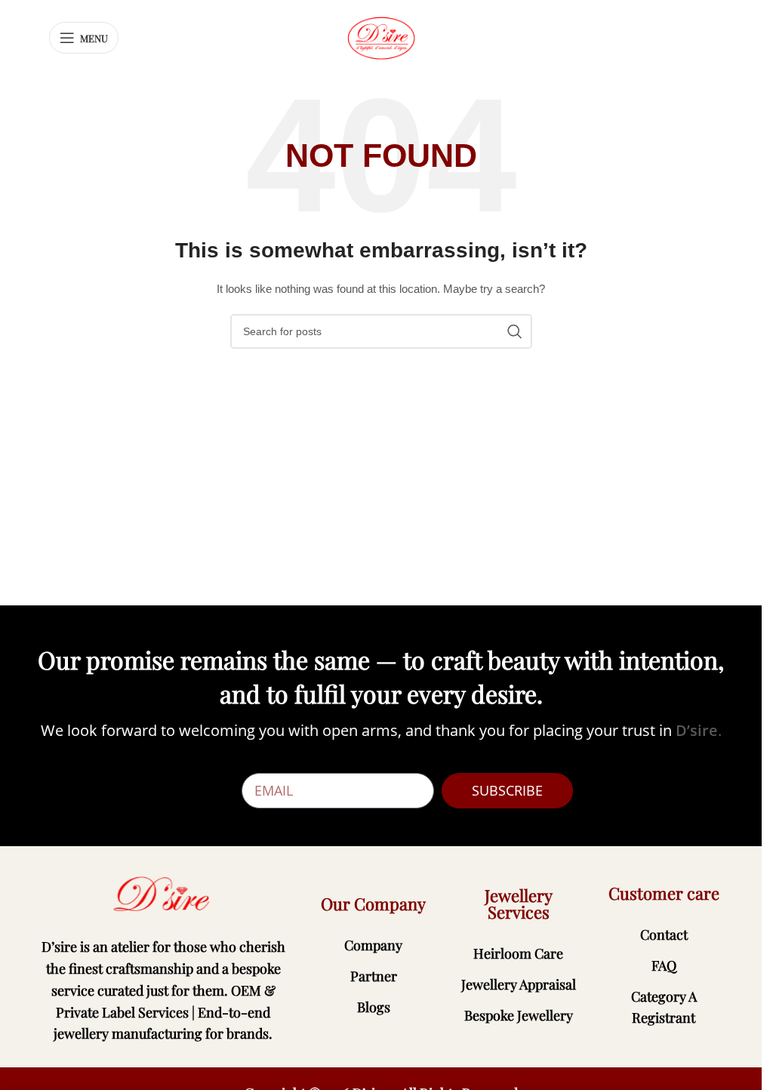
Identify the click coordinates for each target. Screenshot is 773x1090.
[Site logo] (381, 37)
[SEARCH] (514, 331)
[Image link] (163, 894)
